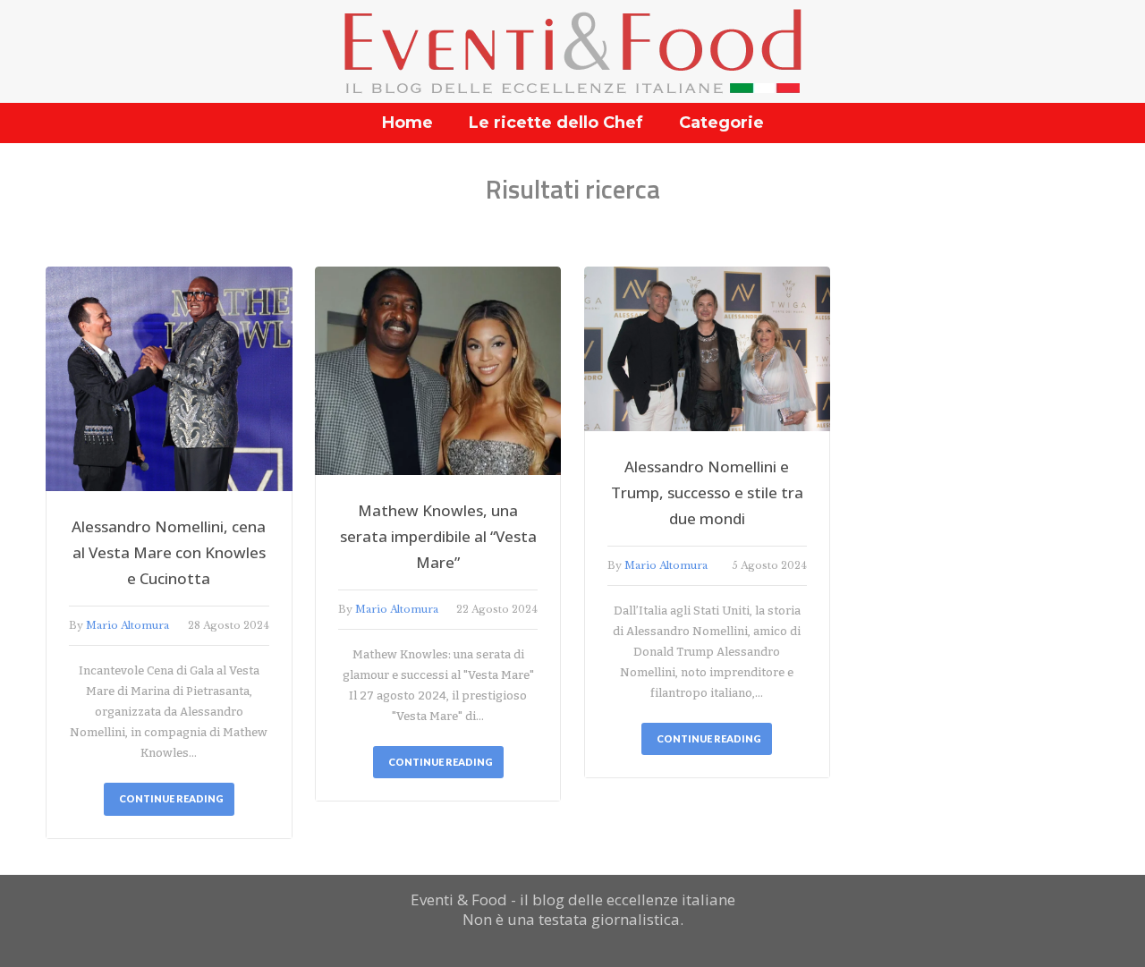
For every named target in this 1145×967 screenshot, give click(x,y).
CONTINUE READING (171, 798)
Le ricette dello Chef (556, 122)
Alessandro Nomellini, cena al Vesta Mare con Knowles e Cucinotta (169, 552)
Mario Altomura (127, 625)
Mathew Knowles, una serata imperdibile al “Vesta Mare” (438, 536)
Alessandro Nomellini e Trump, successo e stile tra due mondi (707, 492)
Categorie (721, 122)
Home (407, 122)
